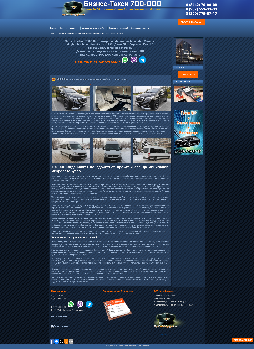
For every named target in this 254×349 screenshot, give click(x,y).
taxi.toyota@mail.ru (59, 316)
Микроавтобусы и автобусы (94, 28)
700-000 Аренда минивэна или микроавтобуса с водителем (92, 79)
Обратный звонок (191, 22)
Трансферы (74, 28)
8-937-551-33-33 (86, 62)
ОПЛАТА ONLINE (243, 340)
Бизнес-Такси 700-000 (122, 4)
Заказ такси (188, 74)
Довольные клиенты (140, 28)
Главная (53, 28)
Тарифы (63, 28)
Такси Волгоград (165, 334)
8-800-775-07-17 (110, 62)
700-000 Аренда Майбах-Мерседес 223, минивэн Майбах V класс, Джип (82, 34)
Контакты (121, 34)
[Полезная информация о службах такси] (117, 321)
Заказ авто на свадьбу (119, 28)
